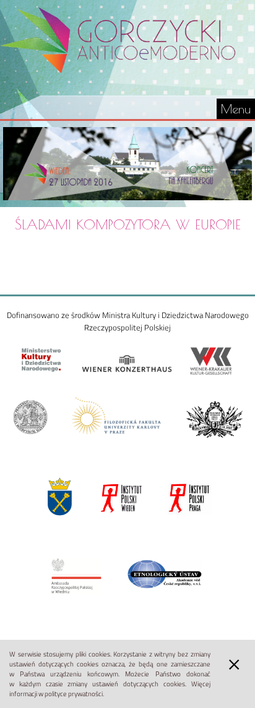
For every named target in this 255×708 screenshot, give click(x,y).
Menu (236, 109)
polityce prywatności (74, 694)
